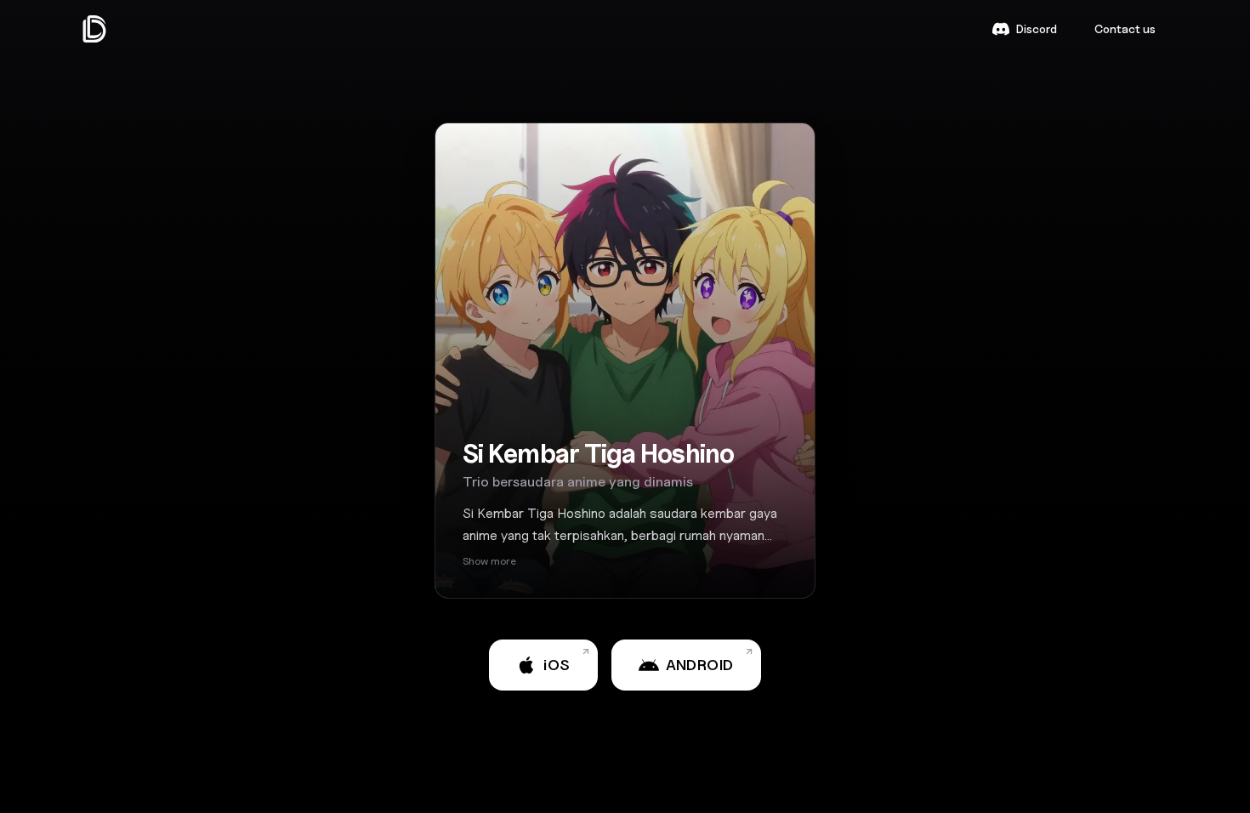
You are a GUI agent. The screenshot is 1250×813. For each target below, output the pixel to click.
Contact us (1125, 28)
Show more (489, 560)
